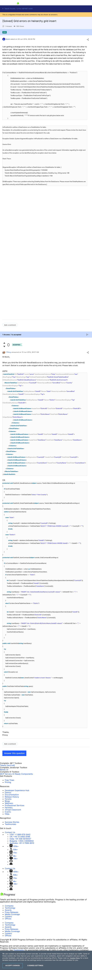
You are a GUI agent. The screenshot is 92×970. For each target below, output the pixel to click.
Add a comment (10, 325)
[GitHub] (11, 862)
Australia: (22, 843)
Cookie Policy (75, 958)
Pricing (8, 782)
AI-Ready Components (22, 774)
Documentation (12, 794)
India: (20, 839)
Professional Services (14, 805)
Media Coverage (12, 914)
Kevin (8, 39)
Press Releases (11, 912)
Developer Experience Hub (17, 790)
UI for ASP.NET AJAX (25, 9)
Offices (8, 918)
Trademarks (18, 950)
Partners (8, 807)
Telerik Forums (9, 9)
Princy (8, 352)
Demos (8, 792)
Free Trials (9, 780)
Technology (10, 908)
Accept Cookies (12, 965)
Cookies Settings (35, 965)
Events (8, 812)
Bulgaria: (22, 841)
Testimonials (10, 824)
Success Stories (12, 822)
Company (9, 906)
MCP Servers (6, 774)
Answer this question (14, 753)
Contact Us (10, 832)
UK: (20, 837)
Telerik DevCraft (7, 765)
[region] (46, 960)
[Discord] (11, 864)
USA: (20, 834)
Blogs (7, 801)
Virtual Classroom (13, 809)
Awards (8, 910)
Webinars (9, 803)
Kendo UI (4, 769)
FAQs (7, 814)
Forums (8, 799)
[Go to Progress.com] (8, 895)
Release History (12, 797)
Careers (8, 916)
